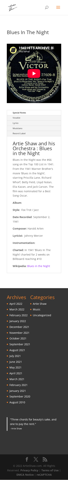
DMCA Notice (25, 474)
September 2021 (19, 344)
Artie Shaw (39, 303)
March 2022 (16, 309)
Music (36, 309)
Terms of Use (50, 470)
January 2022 (17, 321)
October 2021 (17, 338)
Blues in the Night (38, 266)
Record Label (19, 133)
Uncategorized (42, 315)
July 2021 (15, 356)
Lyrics (15, 123)
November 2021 (19, 333)
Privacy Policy (29, 470)
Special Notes (19, 112)
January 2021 (17, 391)
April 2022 (15, 303)
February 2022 (18, 315)
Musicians (17, 128)
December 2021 (19, 327)
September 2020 (19, 396)
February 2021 (18, 385)
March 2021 (16, 379)
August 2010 (17, 402)
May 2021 (15, 367)
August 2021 (17, 350)
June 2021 (15, 362)
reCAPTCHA (44, 474)
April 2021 (15, 373)
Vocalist (16, 117)
